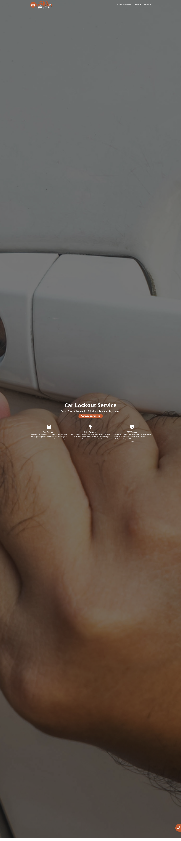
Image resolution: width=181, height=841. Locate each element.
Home (119, 5)
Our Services (127, 5)
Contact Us (147, 5)
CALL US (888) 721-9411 (91, 416)
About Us (138, 5)
